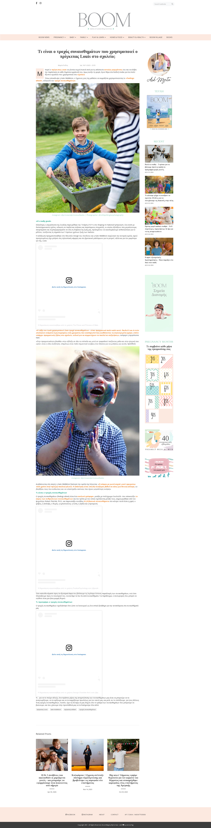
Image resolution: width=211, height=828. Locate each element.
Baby (72, 37)
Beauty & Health (136, 37)
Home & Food (116, 37)
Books (169, 37)
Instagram (88, 814)
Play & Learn (98, 37)
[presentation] (148, 111)
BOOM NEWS (44, 37)
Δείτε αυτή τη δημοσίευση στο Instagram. (69, 287)
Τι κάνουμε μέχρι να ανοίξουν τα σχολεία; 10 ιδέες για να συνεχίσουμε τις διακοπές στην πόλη (159, 198)
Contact (114, 814)
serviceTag (129, 825)
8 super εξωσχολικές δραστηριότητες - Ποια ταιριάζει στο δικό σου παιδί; (159, 260)
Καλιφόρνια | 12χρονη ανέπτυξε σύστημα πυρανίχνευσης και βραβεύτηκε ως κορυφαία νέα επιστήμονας (88, 779)
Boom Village (156, 37)
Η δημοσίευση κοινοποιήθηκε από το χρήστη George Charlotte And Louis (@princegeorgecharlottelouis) (78, 693)
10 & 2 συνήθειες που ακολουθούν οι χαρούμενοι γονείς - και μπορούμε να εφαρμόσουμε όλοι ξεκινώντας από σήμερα (52, 780)
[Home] (105, 21)
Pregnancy (59, 37)
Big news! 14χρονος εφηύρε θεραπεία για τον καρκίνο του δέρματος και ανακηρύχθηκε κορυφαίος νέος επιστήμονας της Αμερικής (123, 780)
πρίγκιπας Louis (42, 709)
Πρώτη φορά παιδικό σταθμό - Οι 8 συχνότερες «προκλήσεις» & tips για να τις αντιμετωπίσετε (159, 228)
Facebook (71, 814)
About (101, 814)
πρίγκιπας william (70, 709)
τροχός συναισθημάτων (87, 709)
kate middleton (56, 709)
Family (83, 37)
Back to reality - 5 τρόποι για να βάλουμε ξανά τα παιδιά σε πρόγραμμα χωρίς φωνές (157, 167)
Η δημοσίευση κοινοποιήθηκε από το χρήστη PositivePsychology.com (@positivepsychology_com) (76, 588)
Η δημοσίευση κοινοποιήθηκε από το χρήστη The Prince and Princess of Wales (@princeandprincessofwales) (80, 325)
